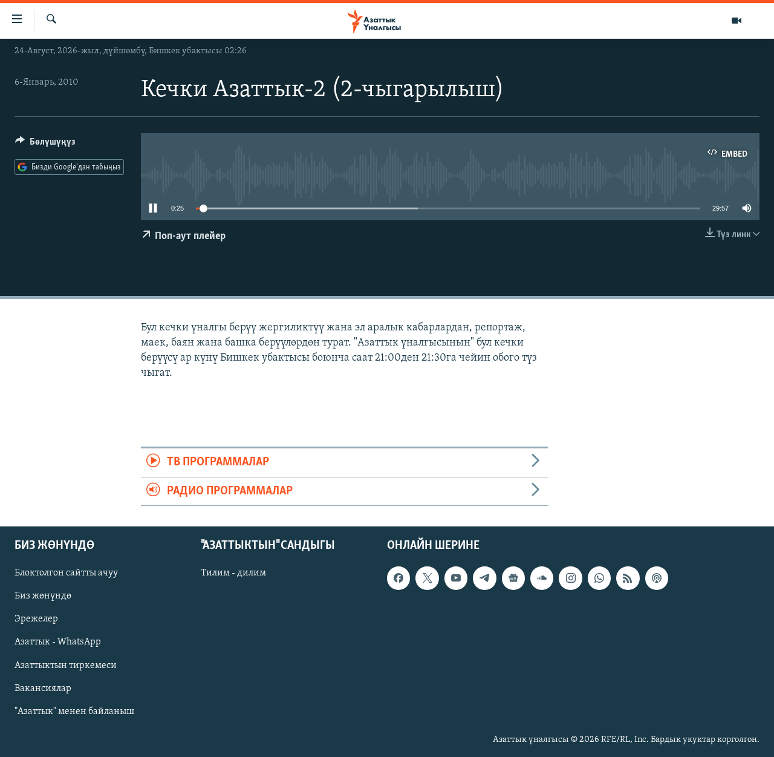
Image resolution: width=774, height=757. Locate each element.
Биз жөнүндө (43, 596)
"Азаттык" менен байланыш (74, 711)
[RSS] (627, 577)
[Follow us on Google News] (513, 577)
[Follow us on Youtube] (455, 577)
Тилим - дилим (233, 573)
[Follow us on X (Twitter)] (426, 577)
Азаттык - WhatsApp (58, 642)
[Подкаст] (656, 577)
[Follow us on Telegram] (484, 577)
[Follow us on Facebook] (398, 577)
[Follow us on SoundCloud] (541, 577)
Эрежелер (36, 619)
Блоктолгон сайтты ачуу (66, 573)
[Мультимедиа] (736, 20)
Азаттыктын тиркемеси (66, 665)
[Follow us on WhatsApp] (599, 577)
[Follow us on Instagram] (570, 577)
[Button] (45, 144)
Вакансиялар (43, 688)
